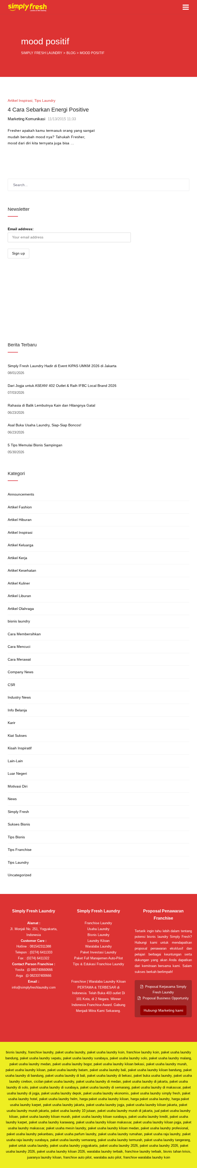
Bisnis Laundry (98, 935)
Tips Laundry (44, 100)
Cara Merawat (19, 659)
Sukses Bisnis (19, 824)
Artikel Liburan (19, 596)
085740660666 (41, 970)
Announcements (21, 494)
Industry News (19, 697)
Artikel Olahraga (21, 609)
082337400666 (40, 976)
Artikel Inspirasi (20, 100)
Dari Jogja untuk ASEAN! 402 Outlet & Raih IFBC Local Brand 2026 (62, 386)
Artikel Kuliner (19, 583)
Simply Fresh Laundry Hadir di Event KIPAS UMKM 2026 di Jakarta (62, 366)
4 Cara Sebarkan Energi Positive (48, 109)
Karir (11, 723)
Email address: (21, 229)
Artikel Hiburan (20, 520)
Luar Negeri (17, 773)
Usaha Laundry (98, 929)
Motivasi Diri (17, 786)
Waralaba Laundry (98, 946)
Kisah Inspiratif (20, 748)
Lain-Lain (15, 761)
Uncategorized (19, 875)
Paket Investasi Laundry (98, 952)
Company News (20, 672)
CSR (11, 685)
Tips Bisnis (16, 837)
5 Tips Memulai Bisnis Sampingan (35, 445)
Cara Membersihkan (24, 634)
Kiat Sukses (17, 735)
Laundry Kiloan (98, 941)
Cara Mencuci (19, 647)
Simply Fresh (18, 812)
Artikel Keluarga (20, 545)
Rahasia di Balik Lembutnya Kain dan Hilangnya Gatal (51, 405)
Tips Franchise (20, 850)
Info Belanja (17, 710)
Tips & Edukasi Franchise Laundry (98, 964)
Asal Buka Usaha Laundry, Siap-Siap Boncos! (44, 425)
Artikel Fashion (20, 507)
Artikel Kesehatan (22, 570)
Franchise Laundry (98, 923)
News (12, 799)
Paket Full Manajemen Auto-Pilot (98, 958)
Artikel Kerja (17, 558)
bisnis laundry (19, 621)
